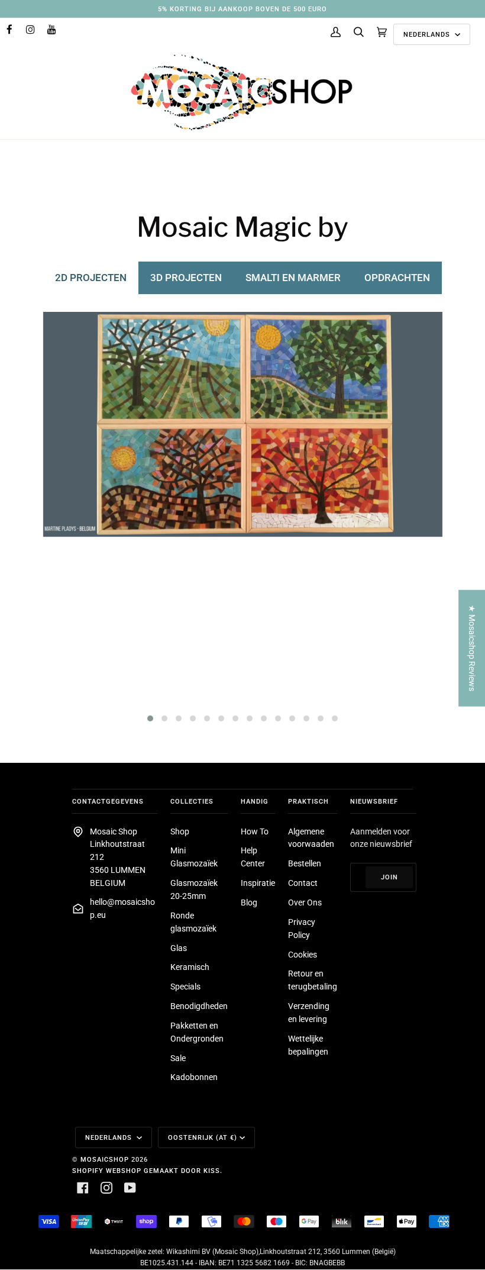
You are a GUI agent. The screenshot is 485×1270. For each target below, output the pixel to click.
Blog (249, 902)
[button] (150, 718)
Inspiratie (258, 883)
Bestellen (304, 863)
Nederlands (427, 34)
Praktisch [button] (308, 801)
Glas (178, 948)
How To (255, 831)
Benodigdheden (199, 1006)
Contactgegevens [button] (108, 801)
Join (389, 877)
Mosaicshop (104, 1159)
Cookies (302, 954)
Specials (185, 986)
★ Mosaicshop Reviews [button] (472, 648)
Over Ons (305, 902)
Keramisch (189, 967)
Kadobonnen (194, 1077)
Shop (179, 831)
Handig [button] (255, 801)
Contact (303, 883)
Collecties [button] (192, 801)
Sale (178, 1058)
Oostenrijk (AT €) (202, 1137)
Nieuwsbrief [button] (374, 801)
